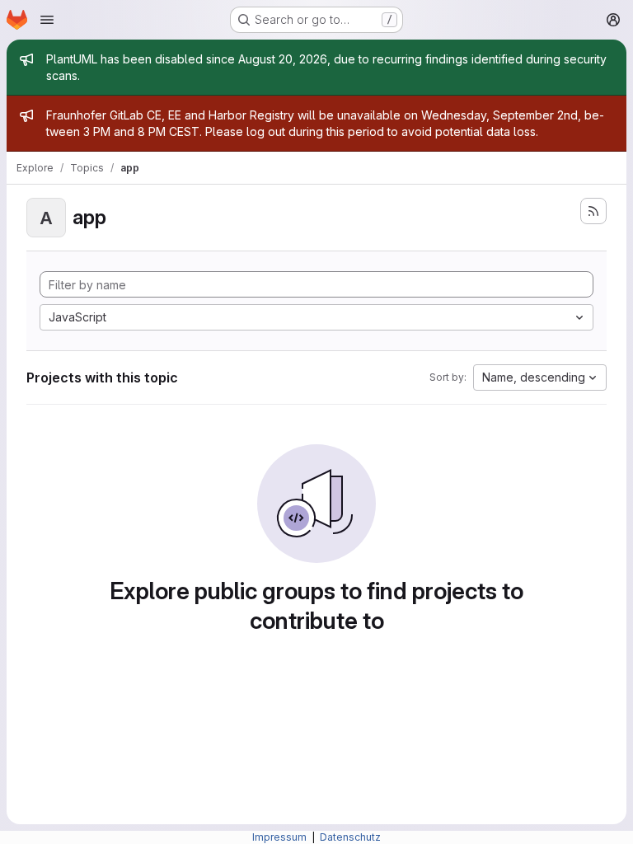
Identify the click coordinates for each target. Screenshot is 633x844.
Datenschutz (350, 837)
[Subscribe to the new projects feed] (593, 211)
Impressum (280, 837)
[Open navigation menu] (47, 20)
